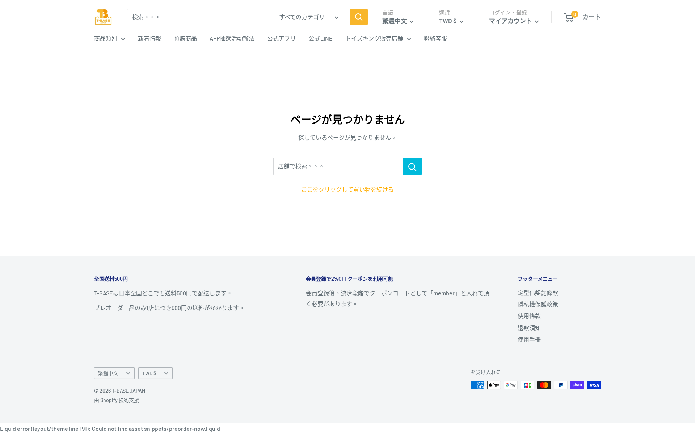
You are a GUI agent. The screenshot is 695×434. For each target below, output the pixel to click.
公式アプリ (281, 38)
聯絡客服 (435, 38)
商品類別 (105, 38)
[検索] (359, 17)
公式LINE (321, 38)
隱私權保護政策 (538, 304)
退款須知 (529, 327)
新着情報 (149, 38)
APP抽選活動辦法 (232, 38)
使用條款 (529, 315)
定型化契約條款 (538, 292)
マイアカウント (511, 20)
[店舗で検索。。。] (412, 166)
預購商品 (185, 38)
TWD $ (149, 373)
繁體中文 (108, 373)
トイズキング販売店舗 (374, 38)
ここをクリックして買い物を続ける (347, 189)
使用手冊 (529, 339)
